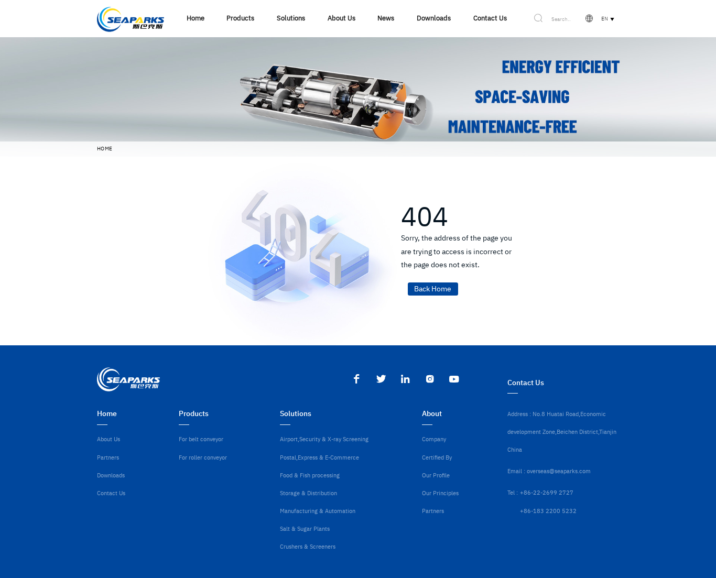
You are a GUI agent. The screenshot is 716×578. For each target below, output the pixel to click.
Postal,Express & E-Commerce (319, 457)
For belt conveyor (201, 439)
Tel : (512, 492)
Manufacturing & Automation (317, 511)
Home (104, 148)
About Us (108, 439)
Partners (108, 457)
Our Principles (440, 493)
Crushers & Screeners (307, 546)
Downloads (111, 475)
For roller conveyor (203, 457)
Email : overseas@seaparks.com (549, 471)
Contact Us (111, 493)
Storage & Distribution (308, 493)
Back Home (432, 288)
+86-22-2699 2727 (546, 492)
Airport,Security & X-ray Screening (324, 439)
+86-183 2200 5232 (548, 511)
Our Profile (436, 475)
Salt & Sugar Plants (305, 528)
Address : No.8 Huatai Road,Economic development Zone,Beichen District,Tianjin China (561, 431)
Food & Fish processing (310, 475)
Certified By (437, 457)
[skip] (130, 18)
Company (434, 439)
